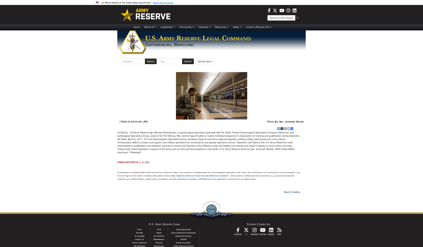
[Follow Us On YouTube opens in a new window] (263, 231)
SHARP (183, 239)
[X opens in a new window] (275, 10)
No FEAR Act (159, 236)
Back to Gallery (292, 192)
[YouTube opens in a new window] (281, 10)
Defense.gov (159, 246)
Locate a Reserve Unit (257, 27)
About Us (149, 27)
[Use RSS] (279, 231)
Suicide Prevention (183, 243)
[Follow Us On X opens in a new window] (246, 231)
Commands (185, 27)
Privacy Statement (139, 243)
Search (150, 61)
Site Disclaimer (139, 246)
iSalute (159, 233)
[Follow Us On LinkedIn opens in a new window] (271, 231)
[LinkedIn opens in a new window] (294, 10)
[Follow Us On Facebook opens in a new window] (238, 231)
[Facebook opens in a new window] (269, 10)
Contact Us (139, 239)
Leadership (167, 27)
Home (137, 27)
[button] (165, 2)
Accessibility (139, 236)
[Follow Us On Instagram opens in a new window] (254, 231)
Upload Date (204, 61)
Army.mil (158, 243)
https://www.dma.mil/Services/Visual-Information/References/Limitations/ (200, 175)
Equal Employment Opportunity (183, 233)
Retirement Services (183, 236)
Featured (203, 27)
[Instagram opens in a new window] (288, 10)
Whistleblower (158, 239)
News (236, 27)
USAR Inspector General (183, 246)
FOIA (159, 229)
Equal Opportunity (183, 229)
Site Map (139, 233)
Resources (220, 27)
